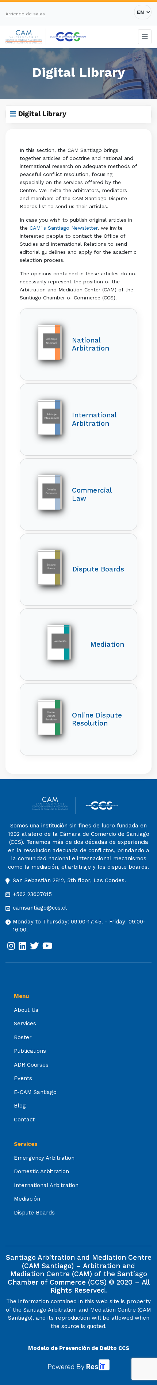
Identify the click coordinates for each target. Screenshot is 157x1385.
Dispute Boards (34, 1212)
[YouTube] (47, 946)
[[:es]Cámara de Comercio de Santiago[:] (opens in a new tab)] (68, 37)
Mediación (27, 1198)
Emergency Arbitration (44, 1158)
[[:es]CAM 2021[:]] (25, 37)
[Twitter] (34, 946)
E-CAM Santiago (35, 1092)
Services (25, 1023)
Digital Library (42, 114)
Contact (24, 1119)
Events (23, 1078)
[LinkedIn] (22, 946)
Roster (23, 1037)
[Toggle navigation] (145, 36)
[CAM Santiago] (54, 806)
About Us (26, 1010)
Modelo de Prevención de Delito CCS (78, 1348)
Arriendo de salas (25, 13)
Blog (20, 1105)
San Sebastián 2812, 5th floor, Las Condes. (69, 880)
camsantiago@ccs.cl (40, 907)
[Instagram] (11, 946)
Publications (30, 1051)
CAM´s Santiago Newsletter (63, 228)
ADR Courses (31, 1064)
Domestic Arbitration (41, 1171)
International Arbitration (46, 1185)
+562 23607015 (32, 894)
